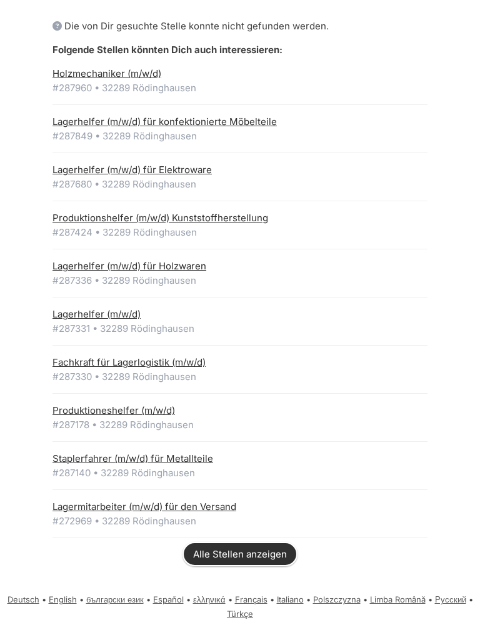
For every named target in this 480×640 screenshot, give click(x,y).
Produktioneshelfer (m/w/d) (113, 410)
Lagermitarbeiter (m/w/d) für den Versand (144, 506)
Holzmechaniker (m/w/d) (106, 73)
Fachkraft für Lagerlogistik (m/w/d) (129, 362)
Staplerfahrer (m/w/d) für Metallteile (132, 458)
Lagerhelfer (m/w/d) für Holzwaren (129, 266)
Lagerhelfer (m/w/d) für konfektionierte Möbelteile (164, 122)
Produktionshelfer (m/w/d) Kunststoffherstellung (160, 218)
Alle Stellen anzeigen (240, 554)
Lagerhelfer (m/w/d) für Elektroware (132, 170)
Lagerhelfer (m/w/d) (96, 314)
